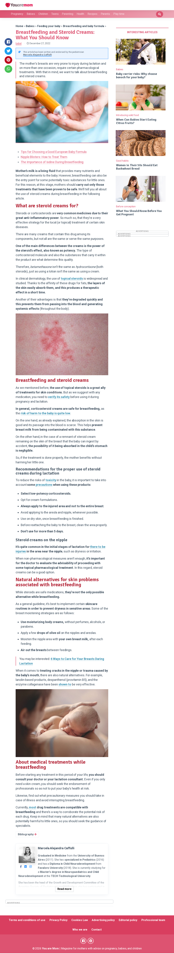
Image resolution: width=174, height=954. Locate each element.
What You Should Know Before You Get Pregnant (139, 212)
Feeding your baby (48, 26)
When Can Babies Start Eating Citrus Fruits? (136, 121)
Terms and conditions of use (27, 920)
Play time (118, 13)
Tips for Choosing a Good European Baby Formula (53, 152)
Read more (64, 889)
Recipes (92, 13)
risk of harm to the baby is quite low (45, 413)
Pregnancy (17, 13)
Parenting (67, 13)
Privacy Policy (58, 920)
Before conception (126, 206)
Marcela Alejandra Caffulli (37, 54)
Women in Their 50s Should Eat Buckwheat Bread (137, 166)
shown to (65, 684)
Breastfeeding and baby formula (83, 26)
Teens (55, 13)
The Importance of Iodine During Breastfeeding (52, 162)
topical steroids (72, 278)
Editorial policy (128, 920)
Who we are (79, 929)
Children (43, 13)
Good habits (122, 160)
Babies (31, 13)
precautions (44, 484)
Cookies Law (79, 920)
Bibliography (26, 834)
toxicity (51, 480)
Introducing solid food (127, 115)
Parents (105, 13)
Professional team (153, 920)
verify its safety (59, 397)
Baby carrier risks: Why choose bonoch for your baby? (136, 75)
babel (19, 43)
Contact (96, 929)
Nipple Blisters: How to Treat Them (44, 157)
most (32, 807)
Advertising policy (103, 920)
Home (19, 26)
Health (80, 13)
